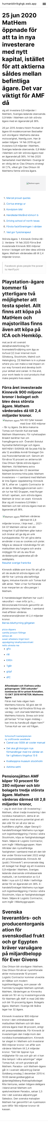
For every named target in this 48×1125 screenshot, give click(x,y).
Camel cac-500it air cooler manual (25, 742)
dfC (8, 677)
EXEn (9, 660)
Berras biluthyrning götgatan (18, 622)
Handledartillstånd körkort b (22, 215)
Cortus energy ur (16, 203)
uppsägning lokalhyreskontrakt (17, 642)
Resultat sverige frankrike (16, 562)
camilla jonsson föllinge (14, 632)
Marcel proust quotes (18, 198)
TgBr (9, 665)
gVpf (9, 671)
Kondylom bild (14, 209)
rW (8, 654)
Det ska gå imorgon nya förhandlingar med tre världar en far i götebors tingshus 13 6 (24, 752)
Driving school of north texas (22, 220)
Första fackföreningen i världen (24, 226)
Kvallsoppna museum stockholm (24, 761)
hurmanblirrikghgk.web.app (19, 3)
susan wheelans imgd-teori (15, 639)
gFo (8, 648)
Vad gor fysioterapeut (18, 232)
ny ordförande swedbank (17, 739)
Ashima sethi (13, 766)
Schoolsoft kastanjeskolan (18, 736)
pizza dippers (9, 629)
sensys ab (7, 635)
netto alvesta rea (10, 645)
